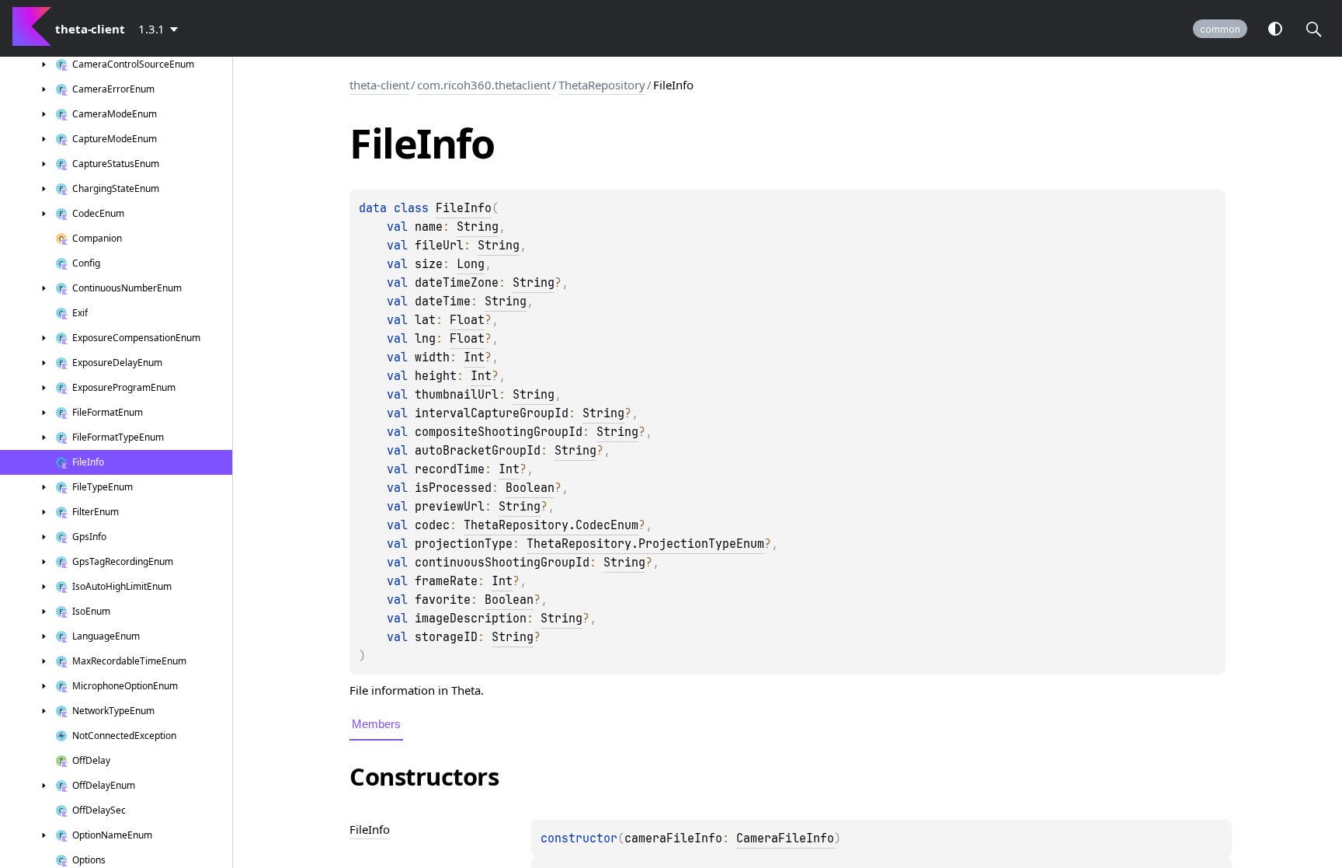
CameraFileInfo (785, 838)
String (478, 227)
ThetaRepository (601, 84)
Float (467, 320)
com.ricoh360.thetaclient (484, 84)
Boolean (530, 488)
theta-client (379, 84)
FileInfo (464, 208)
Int (474, 357)
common (1220, 29)
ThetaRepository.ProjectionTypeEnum (645, 544)
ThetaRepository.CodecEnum (551, 525)
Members (376, 723)
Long (471, 264)
